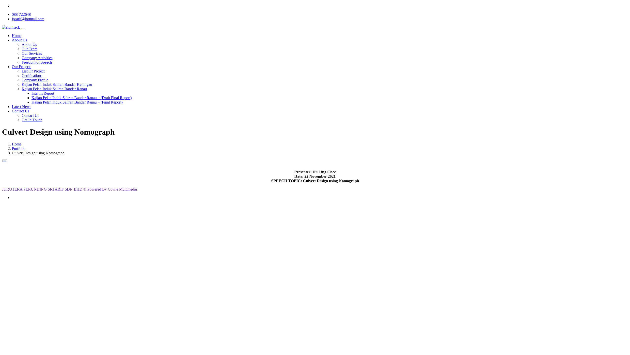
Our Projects (21, 67)
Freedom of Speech (37, 62)
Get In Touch (32, 120)
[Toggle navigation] (23, 28)
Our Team (29, 49)
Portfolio (18, 148)
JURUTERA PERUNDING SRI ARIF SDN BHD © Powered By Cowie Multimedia (69, 189)
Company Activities (37, 58)
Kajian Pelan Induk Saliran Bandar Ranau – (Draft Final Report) (82, 98)
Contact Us (20, 111)
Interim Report (43, 93)
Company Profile (35, 80)
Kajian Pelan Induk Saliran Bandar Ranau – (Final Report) (77, 102)
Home (16, 36)
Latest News (21, 107)
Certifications (32, 75)
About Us (19, 40)
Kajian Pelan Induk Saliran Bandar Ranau (54, 89)
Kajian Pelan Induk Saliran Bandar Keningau (57, 84)
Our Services (32, 53)
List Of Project (33, 71)
